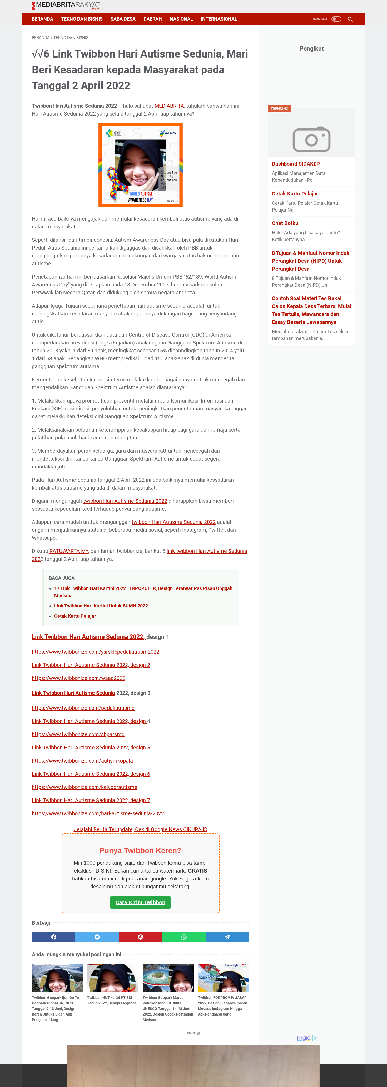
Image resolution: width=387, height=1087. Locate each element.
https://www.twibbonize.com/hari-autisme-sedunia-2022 (98, 813)
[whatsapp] (184, 937)
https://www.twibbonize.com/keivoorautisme (84, 787)
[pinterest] (140, 937)
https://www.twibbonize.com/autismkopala (82, 761)
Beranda (42, 19)
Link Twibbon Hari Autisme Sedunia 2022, (89, 636)
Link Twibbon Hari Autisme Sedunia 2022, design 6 (91, 774)
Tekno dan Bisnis (82, 19)
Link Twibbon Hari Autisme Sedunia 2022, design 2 (91, 665)
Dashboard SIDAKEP (296, 164)
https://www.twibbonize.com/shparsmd (78, 734)
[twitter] (97, 937)
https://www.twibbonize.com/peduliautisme (83, 708)
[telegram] (227, 937)
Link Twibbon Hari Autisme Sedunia (73, 693)
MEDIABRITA (169, 106)
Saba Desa (123, 19)
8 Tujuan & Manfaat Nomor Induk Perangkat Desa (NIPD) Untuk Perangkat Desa (310, 261)
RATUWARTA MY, (69, 551)
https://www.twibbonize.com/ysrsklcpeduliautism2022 (95, 652)
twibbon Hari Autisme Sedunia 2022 (125, 501)
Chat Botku (285, 223)
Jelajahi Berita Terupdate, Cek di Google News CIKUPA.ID (140, 829)
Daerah (152, 19)
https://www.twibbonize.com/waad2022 (78, 678)
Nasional (181, 19)
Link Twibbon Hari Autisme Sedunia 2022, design (89, 721)
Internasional (219, 19)
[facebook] (53, 937)
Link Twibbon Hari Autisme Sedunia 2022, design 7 (91, 800)
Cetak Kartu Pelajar (75, 616)
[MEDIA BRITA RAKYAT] (69, 6)
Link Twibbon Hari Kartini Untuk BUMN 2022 (101, 606)
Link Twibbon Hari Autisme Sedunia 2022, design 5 (91, 747)
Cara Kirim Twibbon (140, 902)
